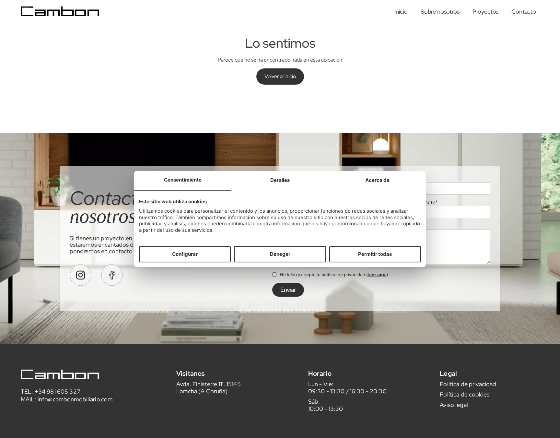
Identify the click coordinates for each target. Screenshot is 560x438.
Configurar (185, 254)
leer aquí (377, 274)
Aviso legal (454, 404)
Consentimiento (183, 180)
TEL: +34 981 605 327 (50, 391)
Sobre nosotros (440, 11)
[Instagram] (80, 275)
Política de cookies (464, 394)
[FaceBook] (112, 275)
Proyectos (485, 11)
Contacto (523, 11)
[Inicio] (60, 11)
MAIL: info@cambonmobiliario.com (66, 399)
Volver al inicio (280, 76)
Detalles (280, 180)
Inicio (401, 11)
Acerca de (377, 180)
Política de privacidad (468, 384)
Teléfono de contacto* (411, 202)
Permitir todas (375, 254)
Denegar (280, 254)
